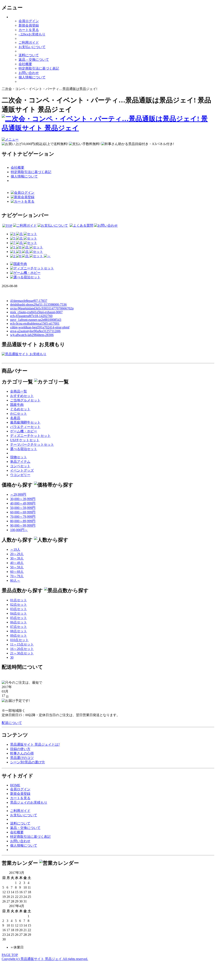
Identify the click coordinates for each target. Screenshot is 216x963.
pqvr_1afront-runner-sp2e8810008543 (35, 319)
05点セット (18, 618)
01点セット (18, 600)
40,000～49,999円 (22, 503)
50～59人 (17, 567)
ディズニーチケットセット (30, 435)
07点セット (18, 626)
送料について (29, 55)
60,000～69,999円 (22, 512)
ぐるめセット (20, 409)
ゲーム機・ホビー (23, 431)
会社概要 (25, 64)
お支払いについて (32, 47)
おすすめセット (22, 396)
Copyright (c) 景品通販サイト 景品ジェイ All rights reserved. (45, 959)
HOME (15, 785)
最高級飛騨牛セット (25, 422)
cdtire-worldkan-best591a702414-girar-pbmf (39, 327)
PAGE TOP (10, 955)
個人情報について (32, 77)
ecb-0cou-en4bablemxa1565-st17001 (34, 323)
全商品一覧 (18, 391)
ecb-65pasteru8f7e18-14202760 (31, 316)
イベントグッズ (22, 470)
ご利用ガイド (29, 42)
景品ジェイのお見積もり (28, 802)
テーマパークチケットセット (32, 444)
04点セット (18, 613)
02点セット (18, 604)
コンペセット (20, 466)
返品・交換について (34, 59)
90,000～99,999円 (22, 525)
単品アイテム (20, 461)
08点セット (18, 631)
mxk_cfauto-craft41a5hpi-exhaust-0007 (36, 312)
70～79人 (17, 576)
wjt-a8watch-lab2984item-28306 (32, 335)
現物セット (18, 457)
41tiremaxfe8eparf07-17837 (28, 301)
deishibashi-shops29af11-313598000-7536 (38, 304)
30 (12, 657)
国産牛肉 (17, 404)
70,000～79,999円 (22, 516)
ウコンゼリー (20, 475)
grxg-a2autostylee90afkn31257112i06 (35, 331)
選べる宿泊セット (23, 449)
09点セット (18, 635)
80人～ (15, 580)
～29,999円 (18, 494)
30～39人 (17, 558)
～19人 (15, 549)
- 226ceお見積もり (32, 34)
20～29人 (17, 554)
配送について (12, 723)
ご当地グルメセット (25, 400)
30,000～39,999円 (22, 499)
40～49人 (17, 563)
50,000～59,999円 (22, 508)
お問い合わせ (29, 73)
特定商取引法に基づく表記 (39, 68)
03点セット (18, 609)
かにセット (18, 413)
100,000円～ (19, 530)
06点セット (18, 622)
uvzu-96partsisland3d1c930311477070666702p (42, 308)
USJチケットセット (24, 440)
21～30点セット (22, 653)
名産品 (15, 418)
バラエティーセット (25, 427)
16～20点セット (22, 649)
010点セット (19, 640)
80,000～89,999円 (22, 521)
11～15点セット (22, 644)
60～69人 (17, 571)
